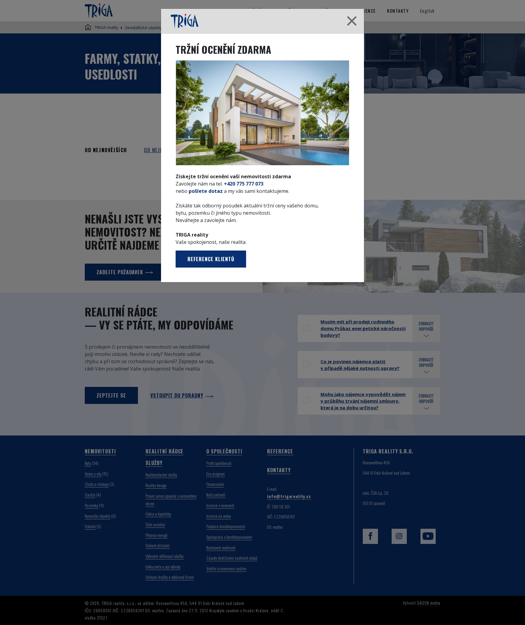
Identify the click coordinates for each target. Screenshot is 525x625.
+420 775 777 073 (243, 183)
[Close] (352, 21)
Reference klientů (210, 259)
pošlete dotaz (206, 191)
